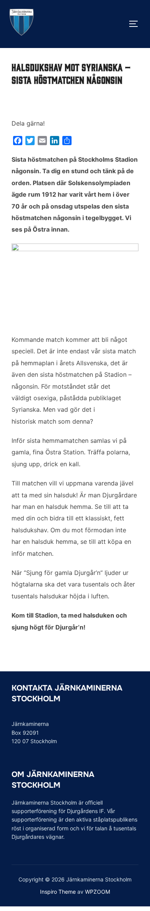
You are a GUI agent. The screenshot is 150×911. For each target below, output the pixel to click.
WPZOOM (97, 891)
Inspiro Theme (58, 891)
